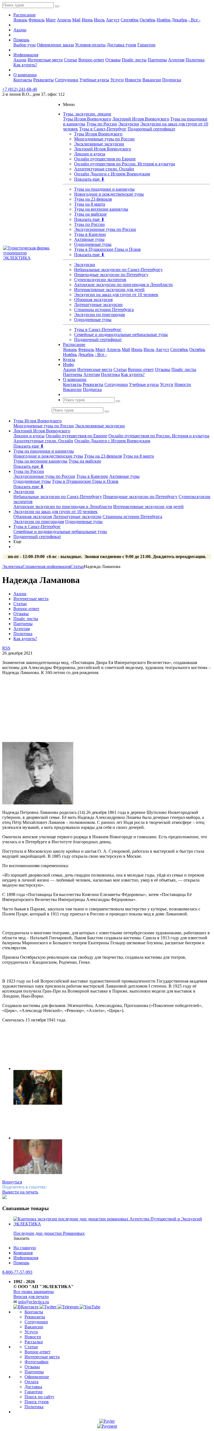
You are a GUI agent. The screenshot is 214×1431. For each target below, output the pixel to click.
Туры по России (101, 124)
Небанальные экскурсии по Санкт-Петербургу (118, 269)
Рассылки (34, 1341)
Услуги (117, 79)
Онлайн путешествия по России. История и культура (124, 163)
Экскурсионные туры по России (105, 229)
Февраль (36, 19)
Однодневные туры (92, 244)
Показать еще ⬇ (89, 179)
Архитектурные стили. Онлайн (104, 168)
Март (51, 19)
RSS (6, 648)
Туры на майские (90, 214)
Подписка (171, 79)
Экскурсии (128, 124)
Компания (23, 1252)
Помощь (21, 39)
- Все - (194, 19)
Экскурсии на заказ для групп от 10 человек (116, 294)
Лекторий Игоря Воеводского (140, 119)
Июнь (87, 19)
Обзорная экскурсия (93, 299)
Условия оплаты (90, 44)
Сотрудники (66, 79)
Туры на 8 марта (89, 204)
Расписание (24, 14)
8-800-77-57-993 (17, 1272)
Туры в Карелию (90, 234)
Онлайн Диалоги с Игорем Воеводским (112, 173)
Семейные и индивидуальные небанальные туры (121, 334)
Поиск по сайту (39, 1396)
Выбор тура (24, 44)
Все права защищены (33, 1291)
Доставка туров (121, 44)
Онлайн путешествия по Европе (105, 159)
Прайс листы (134, 59)
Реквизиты (43, 79)
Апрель (64, 19)
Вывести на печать (20, 1192)
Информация (25, 54)
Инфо (68, 364)
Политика (195, 59)
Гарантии (146, 44)
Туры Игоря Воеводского (87, 119)
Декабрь (179, 19)
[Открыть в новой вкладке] (107, 1421)
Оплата (31, 1381)
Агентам (176, 59)
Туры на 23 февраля (93, 199)
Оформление (37, 1376)
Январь (20, 19)
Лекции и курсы (89, 154)
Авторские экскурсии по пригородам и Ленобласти (123, 284)
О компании (25, 74)
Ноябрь (164, 19)
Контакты (22, 79)
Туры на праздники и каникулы (104, 189)
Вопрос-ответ (91, 59)
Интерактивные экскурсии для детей (109, 289)
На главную (24, 1247)
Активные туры (89, 239)
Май (76, 19)
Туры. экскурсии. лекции (87, 114)
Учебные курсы (94, 79)
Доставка (33, 1386)
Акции (19, 29)
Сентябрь (129, 19)
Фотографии (36, 1361)
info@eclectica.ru (33, 1301)
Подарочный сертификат (151, 129)
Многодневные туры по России (104, 139)
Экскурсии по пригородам (99, 314)
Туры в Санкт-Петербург (103, 129)
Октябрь (147, 19)
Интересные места (45, 59)
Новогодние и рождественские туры (109, 194)
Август (113, 19)
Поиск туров (37, 1401)
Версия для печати (31, 1296)
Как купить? (25, 64)
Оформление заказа (55, 44)
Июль (99, 19)
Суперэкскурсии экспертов (100, 279)
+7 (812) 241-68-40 (19, 89)
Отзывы (113, 59)
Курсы (69, 359)
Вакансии (151, 79)
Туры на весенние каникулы (101, 209)
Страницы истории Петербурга (104, 309)
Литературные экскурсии (98, 304)
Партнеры (157, 59)
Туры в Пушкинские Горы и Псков (107, 249)
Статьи (70, 59)
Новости (133, 79)
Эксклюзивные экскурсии (99, 144)
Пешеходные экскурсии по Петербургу (111, 274)
